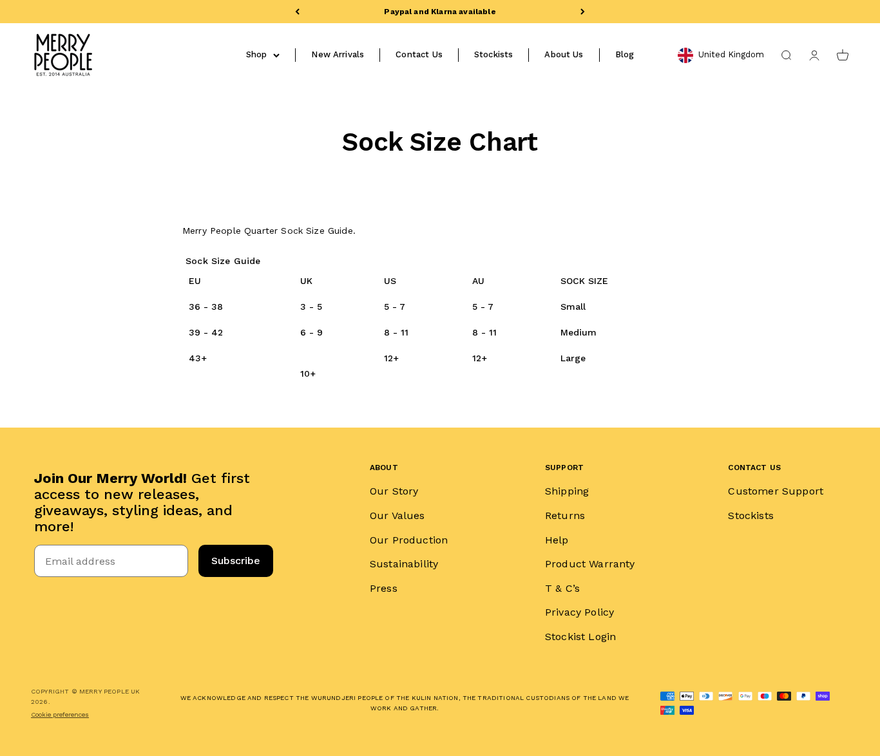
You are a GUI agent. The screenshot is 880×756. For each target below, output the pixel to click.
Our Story (394, 491)
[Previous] (297, 11)
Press (383, 588)
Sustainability (404, 564)
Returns (565, 515)
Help (557, 540)
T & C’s (562, 588)
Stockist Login (580, 636)
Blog (625, 54)
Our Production (409, 540)
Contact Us (419, 54)
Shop (256, 54)
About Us (563, 54)
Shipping (567, 491)
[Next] (582, 11)
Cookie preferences (60, 714)
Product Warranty (590, 564)
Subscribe (235, 560)
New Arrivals (337, 54)
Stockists (493, 54)
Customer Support (775, 491)
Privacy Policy (579, 612)
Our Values (397, 515)
